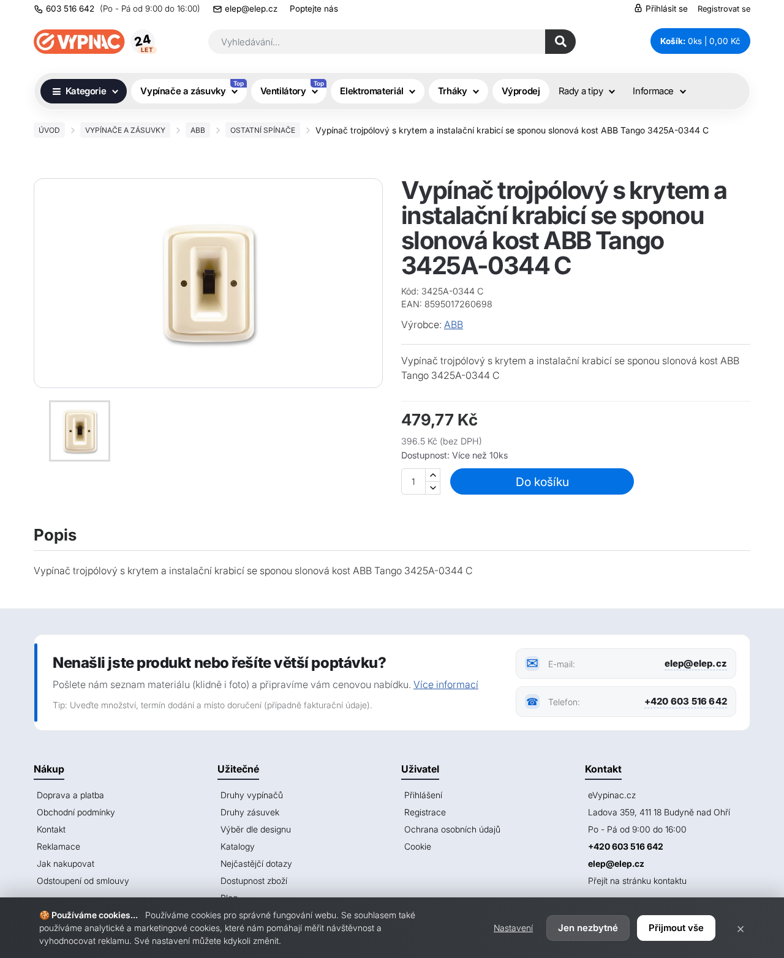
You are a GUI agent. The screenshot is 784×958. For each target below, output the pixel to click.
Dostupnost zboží (254, 880)
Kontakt (51, 829)
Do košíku (542, 481)
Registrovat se (724, 8)
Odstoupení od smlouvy (83, 880)
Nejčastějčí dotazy (256, 863)
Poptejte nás (314, 8)
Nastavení (513, 927)
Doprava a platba (70, 795)
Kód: (410, 291)
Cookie (417, 846)
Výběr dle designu (256, 829)
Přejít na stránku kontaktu (637, 880)
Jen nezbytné (588, 928)
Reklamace (58, 846)
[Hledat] (560, 41)
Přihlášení (423, 795)
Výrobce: (421, 324)
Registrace (425, 812)
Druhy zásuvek (250, 812)
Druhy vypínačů (252, 795)
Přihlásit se (665, 8)
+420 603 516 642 (685, 701)
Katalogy (238, 846)
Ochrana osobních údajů (452, 829)
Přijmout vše (676, 928)
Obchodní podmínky (76, 812)
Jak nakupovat (65, 863)
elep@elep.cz (251, 8)
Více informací (445, 684)
